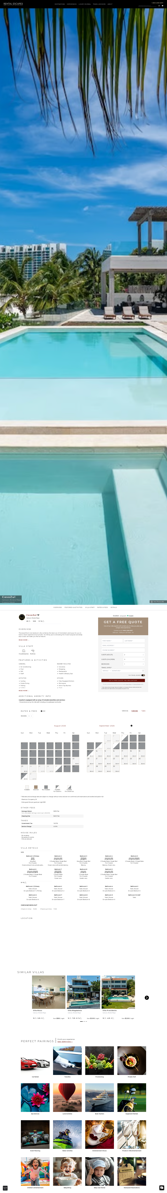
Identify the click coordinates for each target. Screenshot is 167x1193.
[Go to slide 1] (81, 1021)
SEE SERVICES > (65, 1042)
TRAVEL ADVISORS (99, 4)
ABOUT (110, 4)
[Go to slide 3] (86, 1021)
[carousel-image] (48, 992)
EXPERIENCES (72, 4)
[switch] (143, 675)
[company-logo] (13, 4)
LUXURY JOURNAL (85, 4)
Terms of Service (137, 684)
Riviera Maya (15, 600)
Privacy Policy (128, 684)
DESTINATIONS (60, 4)
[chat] (161, 1187)
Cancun (5, 600)
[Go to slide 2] (84, 1021)
